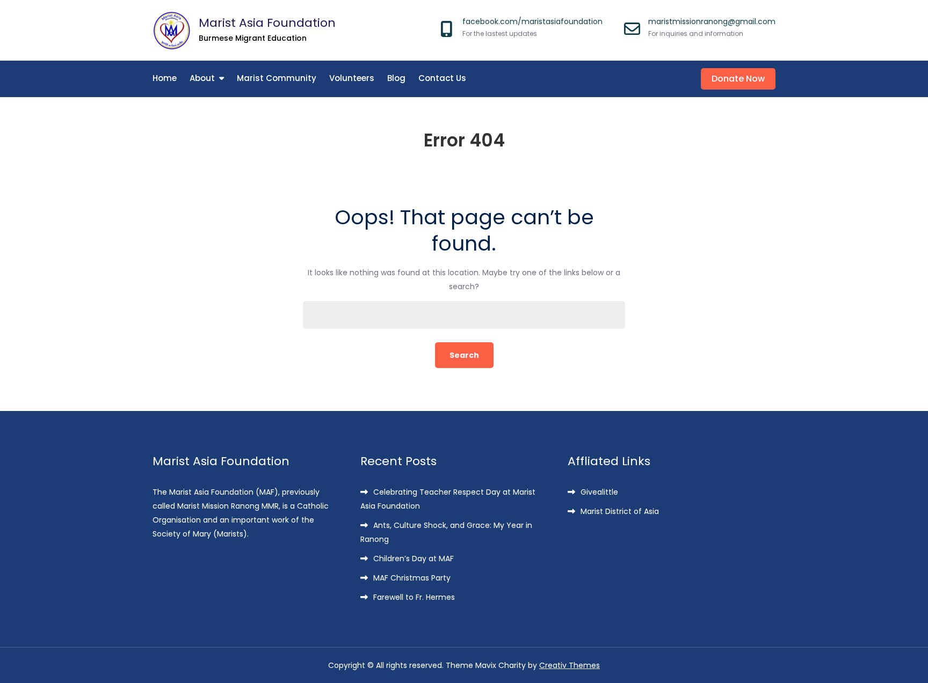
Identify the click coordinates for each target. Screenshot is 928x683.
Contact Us (442, 78)
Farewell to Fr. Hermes (414, 597)
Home (165, 78)
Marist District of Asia (620, 511)
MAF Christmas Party (412, 577)
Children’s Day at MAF (413, 558)
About (202, 78)
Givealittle (599, 492)
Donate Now (738, 78)
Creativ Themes (569, 665)
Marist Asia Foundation (267, 22)
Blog (396, 78)
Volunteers (351, 78)
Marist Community (276, 78)
